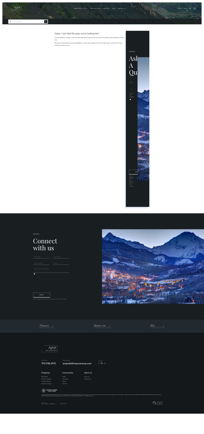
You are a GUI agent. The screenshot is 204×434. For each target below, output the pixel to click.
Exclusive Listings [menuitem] (46, 383)
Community (44, 326)
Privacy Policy (61, 281)
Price (153, 326)
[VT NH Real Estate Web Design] (158, 403)
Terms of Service (61, 298)
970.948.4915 (48, 363)
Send (137, 172)
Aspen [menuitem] (64, 377)
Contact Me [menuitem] (87, 379)
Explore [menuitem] (106, 8)
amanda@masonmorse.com (77, 363)
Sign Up (179, 8)
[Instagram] (105, 363)
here (79, 43)
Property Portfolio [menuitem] (46, 379)
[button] (45, 21)
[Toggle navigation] (195, 8)
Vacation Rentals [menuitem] (46, 381)
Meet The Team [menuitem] (95, 8)
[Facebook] (98, 363)
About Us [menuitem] (86, 377)
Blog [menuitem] (113, 8)
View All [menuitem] (64, 383)
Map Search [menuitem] (44, 377)
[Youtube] (102, 363)
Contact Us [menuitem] (122, 8)
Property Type (100, 326)
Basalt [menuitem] (64, 381)
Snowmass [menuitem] (65, 379)
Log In (185, 8)
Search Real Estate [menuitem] (80, 8)
